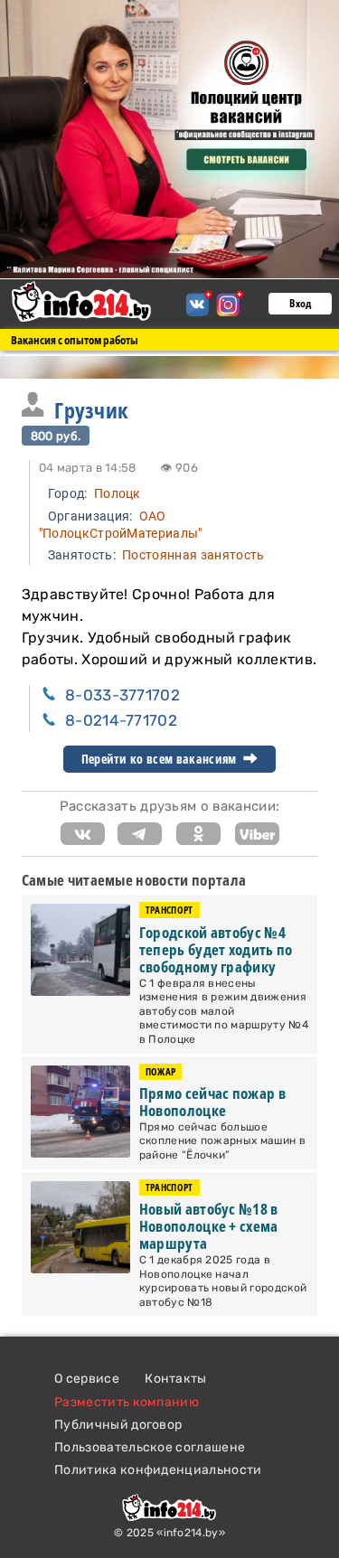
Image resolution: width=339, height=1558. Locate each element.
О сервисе (86, 1378)
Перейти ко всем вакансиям (160, 759)
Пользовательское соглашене (149, 1447)
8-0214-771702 (121, 720)
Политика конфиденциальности (158, 1470)
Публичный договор (118, 1424)
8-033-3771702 (122, 695)
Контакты (176, 1378)
